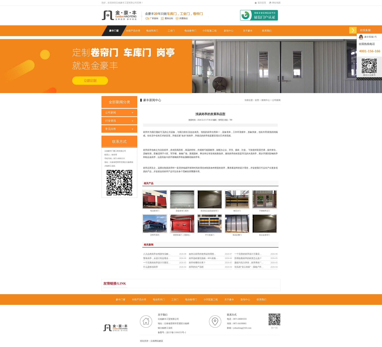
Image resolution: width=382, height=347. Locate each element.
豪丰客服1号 (370, 37)
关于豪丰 (247, 30)
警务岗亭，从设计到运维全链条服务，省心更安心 (157, 258)
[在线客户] (353, 30)
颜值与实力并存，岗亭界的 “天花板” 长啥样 (249, 263)
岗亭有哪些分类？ (197, 263)
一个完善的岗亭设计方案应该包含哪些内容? (249, 254)
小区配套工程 (209, 30)
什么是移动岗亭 (150, 267)
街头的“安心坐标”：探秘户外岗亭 (249, 267)
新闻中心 (228, 30)
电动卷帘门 (190, 30)
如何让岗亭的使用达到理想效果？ (203, 254)
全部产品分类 (133, 30)
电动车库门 (152, 30)
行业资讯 (110, 120)
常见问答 (110, 128)
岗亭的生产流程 (196, 267)
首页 (257, 100)
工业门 (171, 30)
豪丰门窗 (114, 30)
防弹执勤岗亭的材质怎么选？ (248, 258)
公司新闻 (110, 112)
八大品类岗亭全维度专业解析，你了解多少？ (157, 254)
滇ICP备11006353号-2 (176, 332)
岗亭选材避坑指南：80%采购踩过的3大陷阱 (203, 258)
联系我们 (267, 30)
